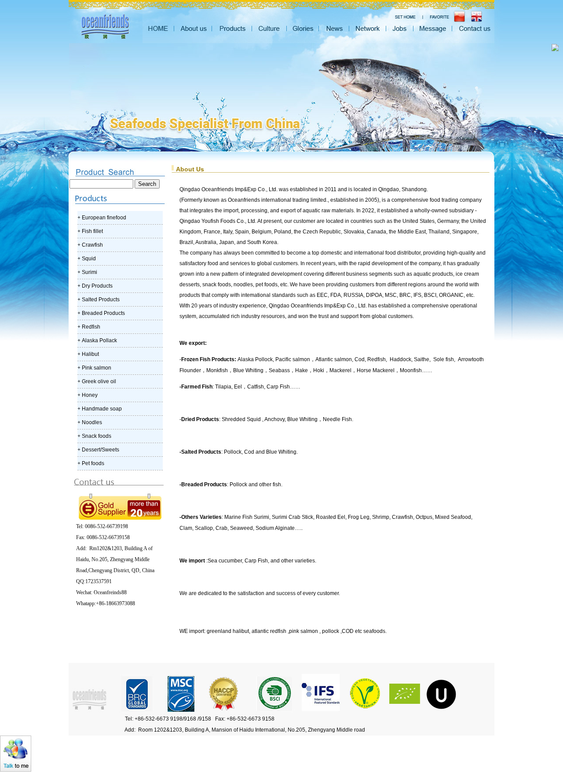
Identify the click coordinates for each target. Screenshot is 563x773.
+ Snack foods (94, 436)
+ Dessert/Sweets (98, 450)
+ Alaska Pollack (97, 340)
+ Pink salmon (94, 368)
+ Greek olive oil (96, 381)
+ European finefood (101, 218)
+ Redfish (88, 327)
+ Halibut (88, 354)
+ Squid (86, 258)
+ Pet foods (90, 463)
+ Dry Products (95, 286)
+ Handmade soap (99, 409)
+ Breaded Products (101, 313)
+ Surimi (87, 272)
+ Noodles (89, 422)
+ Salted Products (98, 299)
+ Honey (87, 395)
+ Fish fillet (90, 231)
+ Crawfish (90, 245)
